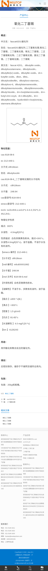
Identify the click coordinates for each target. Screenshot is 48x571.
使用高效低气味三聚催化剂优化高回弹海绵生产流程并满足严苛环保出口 (11, 468)
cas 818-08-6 (11, 399)
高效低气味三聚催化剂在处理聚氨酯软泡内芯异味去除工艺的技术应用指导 (11, 477)
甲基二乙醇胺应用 (28, 458)
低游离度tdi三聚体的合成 (31, 445)
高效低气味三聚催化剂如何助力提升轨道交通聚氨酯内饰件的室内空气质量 (11, 459)
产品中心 (24, 15)
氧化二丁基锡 (9, 393)
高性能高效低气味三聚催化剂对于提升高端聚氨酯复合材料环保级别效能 (11, 442)
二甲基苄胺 (26, 452)
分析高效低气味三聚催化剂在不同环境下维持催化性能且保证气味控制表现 (11, 450)
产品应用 (26, 435)
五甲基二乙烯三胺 (28, 448)
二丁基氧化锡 (11, 402)
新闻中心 (4, 435)
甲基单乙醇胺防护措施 (30, 455)
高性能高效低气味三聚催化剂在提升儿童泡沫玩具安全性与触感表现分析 (11, 486)
